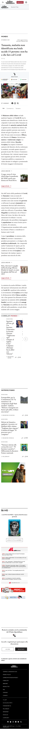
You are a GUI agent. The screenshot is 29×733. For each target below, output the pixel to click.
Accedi (8, 649)
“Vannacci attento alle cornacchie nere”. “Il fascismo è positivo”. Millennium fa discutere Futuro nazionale (9, 449)
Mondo (4, 36)
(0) (20, 357)
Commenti (6, 103)
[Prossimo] (26, 339)
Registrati (21, 649)
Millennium (5, 456)
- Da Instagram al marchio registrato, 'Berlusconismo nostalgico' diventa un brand (11, 579)
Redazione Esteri (10, 357)
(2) (27, 415)
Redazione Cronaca (7, 438)
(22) (27, 437)
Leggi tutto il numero (14, 540)
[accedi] (26, 2)
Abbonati (20, 2)
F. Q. (3, 58)
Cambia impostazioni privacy (10, 677)
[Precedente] (3, 339)
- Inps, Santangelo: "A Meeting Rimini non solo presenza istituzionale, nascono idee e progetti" (13, 562)
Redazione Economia (7, 415)
